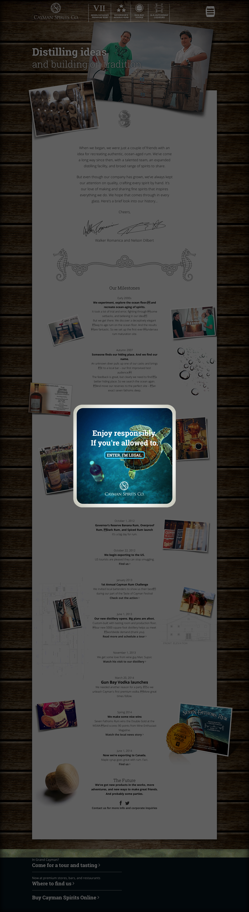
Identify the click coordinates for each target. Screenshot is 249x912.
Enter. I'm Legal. (124, 455)
